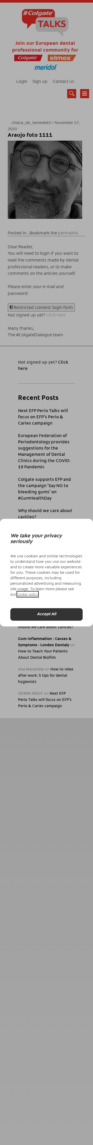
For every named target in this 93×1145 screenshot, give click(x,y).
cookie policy (27, 594)
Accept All (46, 614)
